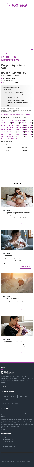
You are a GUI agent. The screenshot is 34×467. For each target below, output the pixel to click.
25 (4, 125)
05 (12, 120)
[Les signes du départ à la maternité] (17, 197)
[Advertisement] (17, 27)
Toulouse (24, 150)
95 (31, 136)
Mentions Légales (11, 456)
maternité (5, 400)
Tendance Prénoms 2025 (11, 439)
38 (7, 127)
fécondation (5, 403)
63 (10, 132)
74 (7, 134)
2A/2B (22, 123)
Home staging (8, 437)
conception (13, 396)
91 (20, 136)
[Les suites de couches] (17, 283)
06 (15, 120)
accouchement (22, 400)
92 (23, 136)
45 (26, 127)
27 (10, 125)
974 (12, 138)
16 (10, 123)
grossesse (5, 396)
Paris (7, 145)
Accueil (3, 53)
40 (12, 127)
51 (10, 129)
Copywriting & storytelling (12, 444)
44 (23, 127)
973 (9, 138)
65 (15, 132)
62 (7, 132)
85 (4, 136)
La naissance (8, 256)
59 (31, 129)
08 (20, 120)
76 (12, 134)
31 (20, 125)
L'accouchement (10, 53)
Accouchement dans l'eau (12, 342)
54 (18, 129)
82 (28, 134)
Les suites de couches (11, 299)
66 (18, 132)
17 (13, 123)
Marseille (8, 147)
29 (15, 125)
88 (12, 136)
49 (4, 129)
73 (4, 134)
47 (31, 127)
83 (31, 134)
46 (28, 127)
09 (23, 120)
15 (7, 123)
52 (12, 129)
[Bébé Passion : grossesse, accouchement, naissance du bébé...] (17, 6)
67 (20, 132)
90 (18, 136)
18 (15, 123)
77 (15, 134)
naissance (13, 400)
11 (28, 120)
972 (6, 138)
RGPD (18, 456)
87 (10, 136)
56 (23, 129)
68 (23, 132)
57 (26, 129)
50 (7, 129)
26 (7, 125)
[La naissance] (17, 240)
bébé (20, 396)
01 (2, 120)
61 (4, 132)
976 (16, 138)
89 (15, 136)
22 (28, 123)
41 (15, 127)
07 (18, 120)
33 (26, 125)
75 (10, 134)
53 (15, 129)
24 (2, 125)
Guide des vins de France (11, 446)
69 (26, 132)
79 (20, 134)
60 (2, 132)
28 (12, 125)
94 (28, 136)
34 (28, 125)
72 (2, 134)
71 (31, 132)
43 (20, 127)
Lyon (7, 150)
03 (7, 120)
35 (31, 125)
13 (2, 123)
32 (23, 125)
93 (26, 136)
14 (5, 123)
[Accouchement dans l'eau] (17, 326)
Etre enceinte (8, 443)
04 (10, 120)
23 (31, 123)
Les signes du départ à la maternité (16, 213)
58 (28, 129)
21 (26, 123)
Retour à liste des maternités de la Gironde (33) (17, 114)
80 (23, 134)
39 (10, 127)
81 (26, 134)
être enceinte (15, 403)
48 (2, 129)
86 (7, 136)
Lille (23, 145)
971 (2, 138)
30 (18, 125)
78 (18, 134)
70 (28, 132)
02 (4, 120)
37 (4, 127)
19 (18, 123)
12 (31, 120)
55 (20, 129)
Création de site (9, 441)
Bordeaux (24, 147)
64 (12, 132)
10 (26, 120)
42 (18, 127)
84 (2, 136)
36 (2, 127)
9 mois (26, 396)
